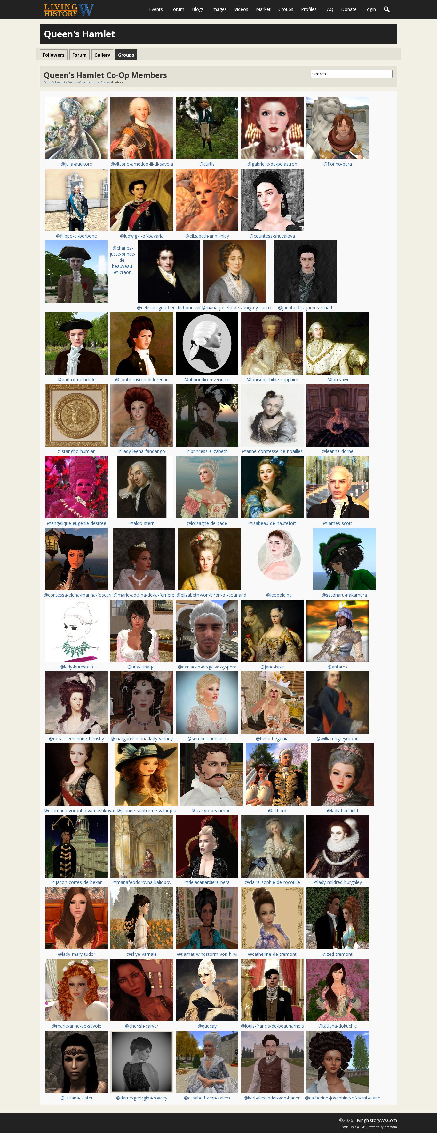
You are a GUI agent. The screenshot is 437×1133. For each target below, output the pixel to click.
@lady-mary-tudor (76, 954)
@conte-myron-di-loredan (142, 379)
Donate (349, 9)
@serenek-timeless (207, 739)
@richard (277, 810)
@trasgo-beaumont (212, 810)
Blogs (198, 9)
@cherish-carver (141, 1026)
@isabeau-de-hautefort (272, 523)
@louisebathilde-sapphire (272, 379)
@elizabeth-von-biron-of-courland (211, 595)
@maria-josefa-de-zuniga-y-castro (237, 308)
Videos (241, 9)
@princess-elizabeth (207, 451)
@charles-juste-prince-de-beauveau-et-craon (123, 260)
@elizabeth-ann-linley (207, 236)
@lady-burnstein (76, 667)
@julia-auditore (76, 164)
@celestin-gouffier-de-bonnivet (169, 308)
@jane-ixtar (272, 667)
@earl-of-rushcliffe (77, 379)
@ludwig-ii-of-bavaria (141, 236)
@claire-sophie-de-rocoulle (272, 882)
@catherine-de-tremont (272, 954)
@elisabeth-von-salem (207, 1098)
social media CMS (353, 1127)
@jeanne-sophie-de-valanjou (146, 810)
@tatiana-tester (76, 1098)
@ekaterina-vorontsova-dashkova (79, 810)
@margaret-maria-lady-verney (142, 739)
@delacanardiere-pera (207, 882)
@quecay (207, 1026)
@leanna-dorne (338, 451)
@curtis (207, 164)
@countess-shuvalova (272, 236)
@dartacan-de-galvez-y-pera (207, 667)
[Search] (387, 9)
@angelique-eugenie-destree (76, 523)
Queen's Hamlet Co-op (93, 82)
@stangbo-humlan (77, 451)
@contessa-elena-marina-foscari (77, 595)
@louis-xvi (337, 379)
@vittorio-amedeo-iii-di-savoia (142, 164)
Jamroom (390, 1127)
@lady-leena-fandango (141, 451)
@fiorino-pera (337, 164)
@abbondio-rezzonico (207, 379)
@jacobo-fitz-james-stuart (305, 308)
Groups (285, 9)
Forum (177, 9)
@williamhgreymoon (337, 739)
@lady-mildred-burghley (337, 882)
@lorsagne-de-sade (207, 523)
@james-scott (337, 523)
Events (156, 9)
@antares (337, 667)
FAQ (328, 9)
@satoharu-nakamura (344, 595)
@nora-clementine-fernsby (76, 739)
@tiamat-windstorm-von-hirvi (207, 954)
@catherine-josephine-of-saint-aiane (342, 1098)
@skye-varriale (142, 954)
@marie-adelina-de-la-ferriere (144, 595)
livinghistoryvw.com (375, 1120)
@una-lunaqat (141, 667)
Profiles (309, 9)
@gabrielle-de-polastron (272, 164)
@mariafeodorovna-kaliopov (141, 882)
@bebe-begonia (272, 739)
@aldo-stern (142, 523)
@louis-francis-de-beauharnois (272, 1026)
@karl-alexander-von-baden (272, 1098)
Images (219, 9)
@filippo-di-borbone (76, 236)
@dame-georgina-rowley (141, 1098)
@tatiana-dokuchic (337, 1026)
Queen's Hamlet (54, 82)
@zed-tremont (337, 954)
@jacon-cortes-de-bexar (77, 882)
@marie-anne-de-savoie (76, 1026)
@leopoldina (279, 595)
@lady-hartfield (342, 810)
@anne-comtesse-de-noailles (272, 451)
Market (263, 9)
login (370, 9)
